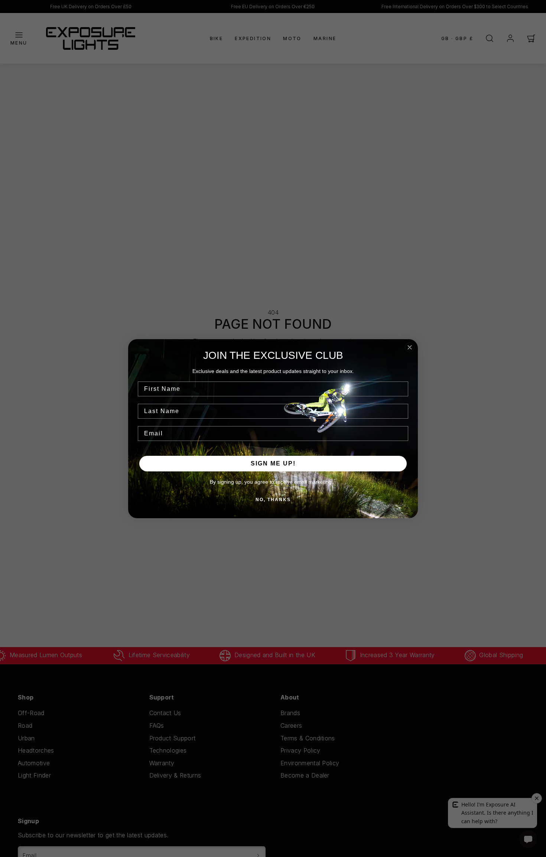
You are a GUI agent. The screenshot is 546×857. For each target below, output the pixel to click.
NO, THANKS (273, 499)
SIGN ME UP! (273, 463)
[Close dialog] (409, 347)
